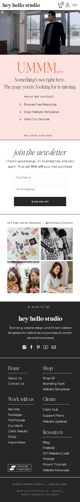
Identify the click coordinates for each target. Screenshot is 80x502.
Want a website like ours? (40, 494)
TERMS (56, 491)
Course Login (58, 484)
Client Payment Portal (29, 484)
